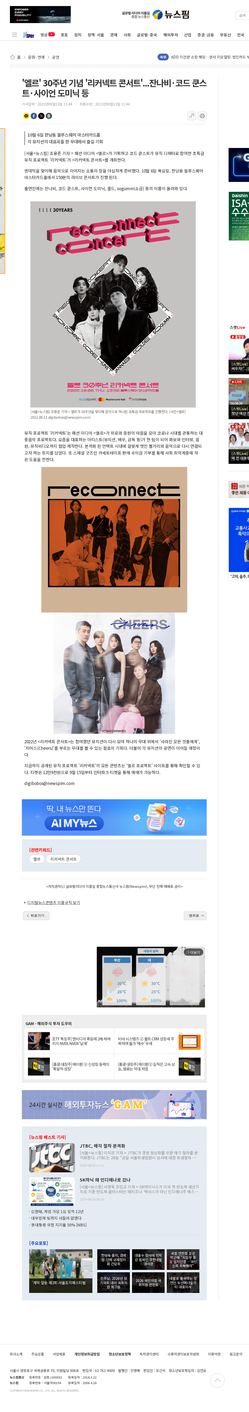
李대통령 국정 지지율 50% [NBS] (59, 1224)
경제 (113, 35)
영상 (44, 35)
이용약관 (214, 1353)
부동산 (225, 35)
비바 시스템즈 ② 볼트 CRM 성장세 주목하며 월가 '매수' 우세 (146, 1041)
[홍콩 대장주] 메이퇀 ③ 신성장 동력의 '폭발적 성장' (80, 1066)
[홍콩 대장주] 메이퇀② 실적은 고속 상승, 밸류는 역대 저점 (146, 1066)
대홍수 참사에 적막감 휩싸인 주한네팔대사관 (148, 1259)
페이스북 (34, 116)
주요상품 (37, 1353)
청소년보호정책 (120, 1353)
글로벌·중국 (147, 35)
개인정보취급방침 (87, 1353)
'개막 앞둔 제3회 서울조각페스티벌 (59, 1282)
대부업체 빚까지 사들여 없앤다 (56, 1218)
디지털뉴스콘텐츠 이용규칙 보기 (53, 902)
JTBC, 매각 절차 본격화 (102, 1146)
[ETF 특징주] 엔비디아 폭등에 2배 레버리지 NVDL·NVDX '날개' (81, 1041)
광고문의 (236, 1353)
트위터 (41, 116)
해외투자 (170, 35)
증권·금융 (205, 35)
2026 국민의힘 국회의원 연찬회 (148, 1282)
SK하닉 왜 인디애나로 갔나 (105, 1180)
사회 (127, 35)
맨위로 (194, 915)
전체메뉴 (14, 34)
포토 (64, 35)
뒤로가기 (37, 915)
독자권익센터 (149, 1353)
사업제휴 (59, 1353)
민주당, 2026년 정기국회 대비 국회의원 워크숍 (113, 1282)
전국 (240, 35)
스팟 (237, 327)
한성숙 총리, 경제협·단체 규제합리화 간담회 (113, 1259)
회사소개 (16, 1353)
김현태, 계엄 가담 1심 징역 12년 (57, 1211)
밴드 (49, 116)
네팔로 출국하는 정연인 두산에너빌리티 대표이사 (183, 1282)
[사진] (52, 1157)
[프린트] (202, 116)
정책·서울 (96, 35)
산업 (187, 35)
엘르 (37, 859)
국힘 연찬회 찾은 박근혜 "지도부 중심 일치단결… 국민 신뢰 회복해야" (183, 1259)
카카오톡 (26, 116)
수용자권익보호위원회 (183, 1353)
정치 (77, 35)
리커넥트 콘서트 (63, 859)
